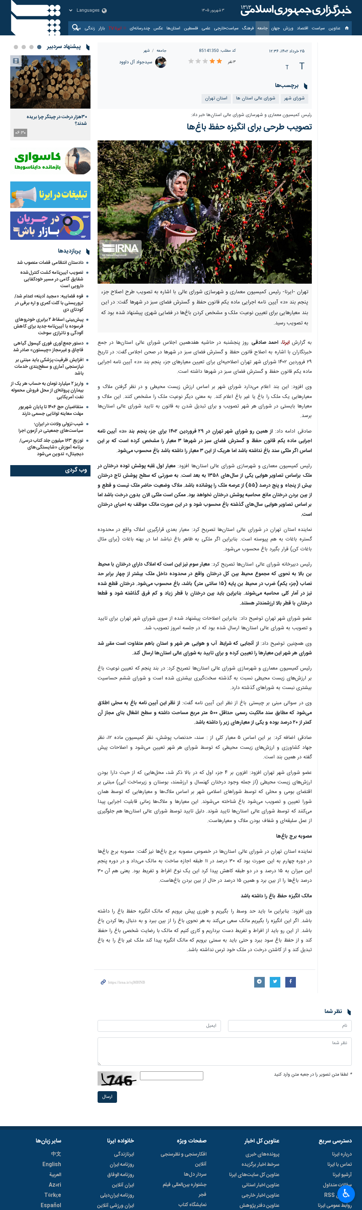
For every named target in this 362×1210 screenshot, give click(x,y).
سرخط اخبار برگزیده (260, 1164)
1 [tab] (39, 47)
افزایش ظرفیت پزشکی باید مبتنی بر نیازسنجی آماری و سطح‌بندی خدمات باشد (48, 366)
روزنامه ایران (122, 1164)
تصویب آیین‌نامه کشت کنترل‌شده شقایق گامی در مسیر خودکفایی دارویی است (51, 279)
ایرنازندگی (124, 1154)
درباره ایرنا (342, 1154)
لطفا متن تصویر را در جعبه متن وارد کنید (313, 1074)
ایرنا (295, 11)
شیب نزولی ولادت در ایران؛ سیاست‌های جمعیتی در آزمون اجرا (50, 427)
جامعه (262, 28)
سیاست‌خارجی (226, 28)
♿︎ (346, 1193)
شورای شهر (294, 98)
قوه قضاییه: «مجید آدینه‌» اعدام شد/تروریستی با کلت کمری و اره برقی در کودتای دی (48, 303)
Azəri (55, 1185)
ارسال (107, 1097)
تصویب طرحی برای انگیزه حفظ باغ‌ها (249, 127)
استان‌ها (173, 28)
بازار (102, 28)
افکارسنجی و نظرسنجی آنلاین (183, 1159)
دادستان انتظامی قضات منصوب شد (50, 263)
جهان (275, 28)
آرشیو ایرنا (342, 1175)
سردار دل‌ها (195, 1174)
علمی (206, 28)
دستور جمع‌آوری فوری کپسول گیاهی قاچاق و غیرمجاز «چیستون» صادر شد (48, 347)
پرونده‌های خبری (262, 1154)
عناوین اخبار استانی (260, 1185)
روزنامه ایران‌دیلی (117, 1195)
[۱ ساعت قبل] (50, 82)
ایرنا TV (115, 28)
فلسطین (191, 28)
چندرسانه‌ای (140, 28)
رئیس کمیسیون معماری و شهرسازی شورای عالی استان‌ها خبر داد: (251, 115)
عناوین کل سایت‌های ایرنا (254, 1175)
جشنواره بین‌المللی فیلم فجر (184, 1190)
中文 (56, 1154)
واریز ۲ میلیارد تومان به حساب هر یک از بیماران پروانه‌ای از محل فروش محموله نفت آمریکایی (47, 390)
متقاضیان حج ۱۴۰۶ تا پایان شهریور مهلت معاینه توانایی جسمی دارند (51, 410)
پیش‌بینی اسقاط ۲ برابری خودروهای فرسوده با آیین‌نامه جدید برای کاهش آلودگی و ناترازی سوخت (48, 326)
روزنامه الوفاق (120, 1175)
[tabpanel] (50, 97)
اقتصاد (302, 28)
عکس (158, 28)
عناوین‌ (334, 28)
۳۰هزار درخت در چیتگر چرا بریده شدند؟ (57, 120)
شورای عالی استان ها (255, 98)
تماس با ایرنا (339, 1164)
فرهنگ (248, 28)
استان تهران (216, 98)
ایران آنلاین (123, 1185)
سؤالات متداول (337, 1185)
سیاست (318, 28)
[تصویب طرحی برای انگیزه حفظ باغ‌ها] (205, 211)
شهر (147, 50)
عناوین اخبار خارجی (260, 1195)
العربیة (55, 1175)
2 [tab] (31, 47)
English (51, 1164)
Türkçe (52, 1195)
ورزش (288, 28)
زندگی (89, 28)
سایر (77, 28)
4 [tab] (16, 47)
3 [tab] (24, 47)
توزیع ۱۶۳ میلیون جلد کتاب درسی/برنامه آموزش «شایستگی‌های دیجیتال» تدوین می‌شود (51, 447)
